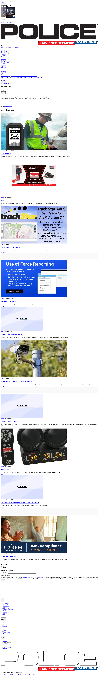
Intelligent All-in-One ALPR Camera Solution (16, 381)
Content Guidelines (26, 77)
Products (27, 76)
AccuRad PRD (6, 154)
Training (2, 68)
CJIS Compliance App (8, 556)
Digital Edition (8, 22)
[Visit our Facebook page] (1, 567)
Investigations (3, 54)
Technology (3, 66)
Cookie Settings (8, 77)
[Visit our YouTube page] (5, 567)
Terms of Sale (15, 674)
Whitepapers (15, 76)
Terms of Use (9, 674)
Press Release (19, 77)
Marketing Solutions (35, 77)
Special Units (3, 63)
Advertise (3, 77)
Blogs (7, 76)
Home (2, 83)
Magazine (11, 76)
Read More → (4, 158)
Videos (16, 1)
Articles (13, 1)
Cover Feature (6, 1)
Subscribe (3, 22)
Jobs (36, 76)
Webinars (19, 1)
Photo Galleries (32, 76)
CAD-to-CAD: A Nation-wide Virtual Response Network (20, 503)
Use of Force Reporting (9, 301)
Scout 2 (3, 200)
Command (3, 48)
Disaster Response (4, 51)
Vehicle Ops (3, 71)
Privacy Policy (4, 674)
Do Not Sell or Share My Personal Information (28, 674)
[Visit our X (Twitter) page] (2, 567)
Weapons (2, 73)
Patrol (2, 56)
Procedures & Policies (5, 61)
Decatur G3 (5, 469)
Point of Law (3, 59)
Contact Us (14, 77)
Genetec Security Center (9, 421)
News (10, 1)
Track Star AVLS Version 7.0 (10, 247)
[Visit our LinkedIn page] (4, 567)
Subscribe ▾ (3, 4)
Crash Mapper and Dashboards (11, 334)
